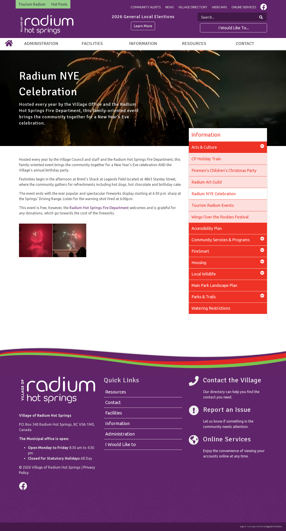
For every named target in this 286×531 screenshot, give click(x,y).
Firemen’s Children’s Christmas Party (224, 170)
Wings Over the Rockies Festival (220, 217)
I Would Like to (120, 444)
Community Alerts (146, 7)
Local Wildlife (203, 274)
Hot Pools (59, 4)
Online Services (243, 7)
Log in (243, 526)
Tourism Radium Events (212, 205)
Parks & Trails (203, 296)
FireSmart (200, 251)
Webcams (219, 7)
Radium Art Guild (206, 182)
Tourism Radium (32, 4)
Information (143, 43)
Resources (194, 43)
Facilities (92, 43)
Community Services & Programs (220, 239)
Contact (245, 43)
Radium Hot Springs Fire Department (99, 208)
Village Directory (192, 7)
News (169, 7)
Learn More (143, 26)
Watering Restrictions (210, 308)
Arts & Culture (204, 147)
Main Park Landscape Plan (214, 285)
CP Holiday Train (206, 159)
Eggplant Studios (274, 526)
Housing (198, 262)
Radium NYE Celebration (213, 193)
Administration (41, 43)
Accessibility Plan (206, 228)
